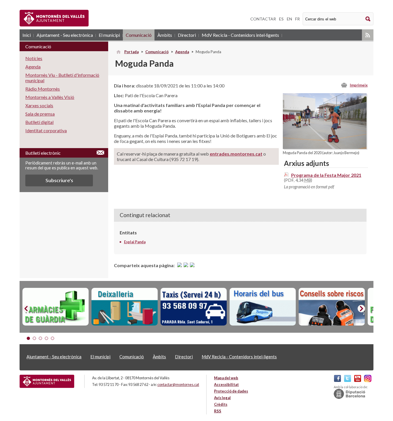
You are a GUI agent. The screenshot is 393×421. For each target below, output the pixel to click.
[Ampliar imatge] (325, 147)
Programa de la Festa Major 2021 (326, 175)
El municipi (109, 35)
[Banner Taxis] (194, 307)
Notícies (33, 58)
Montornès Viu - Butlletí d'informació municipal (62, 77)
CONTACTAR (263, 18)
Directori (187, 35)
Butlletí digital (39, 122)
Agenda (182, 51)
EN (289, 18)
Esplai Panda (135, 242)
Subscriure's (59, 180)
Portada (131, 51)
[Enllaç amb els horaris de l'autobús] (263, 307)
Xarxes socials (39, 105)
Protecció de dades (231, 391)
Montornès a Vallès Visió (49, 97)
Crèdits (220, 404)
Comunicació (139, 35)
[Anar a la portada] (47, 381)
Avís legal (222, 397)
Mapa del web (226, 378)
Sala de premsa (40, 113)
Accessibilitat (226, 384)
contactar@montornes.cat (178, 384)
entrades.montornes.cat (236, 153)
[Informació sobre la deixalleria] (124, 307)
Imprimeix (359, 85)
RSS (367, 35)
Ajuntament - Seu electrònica (65, 35)
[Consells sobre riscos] (332, 307)
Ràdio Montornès (42, 88)
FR (297, 18)
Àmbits (164, 35)
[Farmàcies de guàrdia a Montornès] (55, 307)
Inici (26, 35)
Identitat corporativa (46, 130)
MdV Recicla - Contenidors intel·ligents (240, 35)
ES (281, 18)
